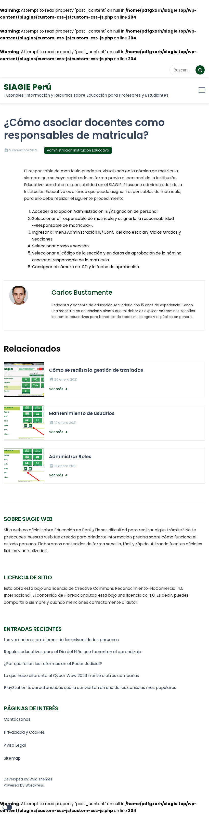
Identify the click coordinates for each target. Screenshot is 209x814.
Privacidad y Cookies (24, 732)
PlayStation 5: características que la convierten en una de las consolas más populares (90, 687)
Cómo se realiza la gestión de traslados (96, 370)
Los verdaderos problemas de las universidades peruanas (62, 640)
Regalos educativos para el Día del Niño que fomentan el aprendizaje (72, 652)
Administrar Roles (70, 456)
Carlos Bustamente (81, 292)
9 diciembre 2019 (23, 150)
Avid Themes (41, 779)
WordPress (34, 785)
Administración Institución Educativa (78, 150)
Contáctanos (17, 719)
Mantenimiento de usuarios (81, 413)
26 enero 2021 (65, 379)
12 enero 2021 (65, 422)
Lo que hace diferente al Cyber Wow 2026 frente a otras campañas (71, 676)
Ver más (56, 389)
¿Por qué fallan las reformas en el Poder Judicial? (53, 664)
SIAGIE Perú (27, 87)
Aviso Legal (15, 745)
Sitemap (12, 758)
